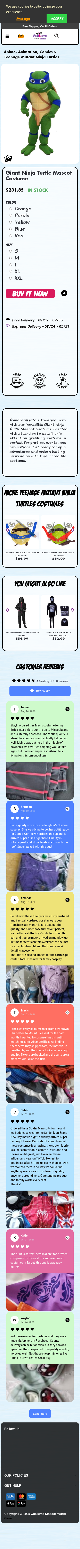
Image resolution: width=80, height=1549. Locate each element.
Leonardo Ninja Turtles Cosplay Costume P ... (22, 554)
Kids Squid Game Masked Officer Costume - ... (22, 634)
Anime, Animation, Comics (28, 52)
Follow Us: (12, 1429)
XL (17, 271)
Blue (20, 228)
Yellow (22, 222)
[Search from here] (55, 36)
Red (19, 235)
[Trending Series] (23, 38)
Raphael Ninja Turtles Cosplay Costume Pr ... (58, 554)
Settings (23, 18)
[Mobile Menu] (9, 36)
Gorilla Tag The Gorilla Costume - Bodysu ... (58, 634)
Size (9, 244)
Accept (57, 18)
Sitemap (8, 1518)
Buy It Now (30, 293)
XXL (18, 278)
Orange (23, 208)
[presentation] (9, 530)
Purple (22, 215)
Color (11, 202)
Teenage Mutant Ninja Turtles (31, 57)
